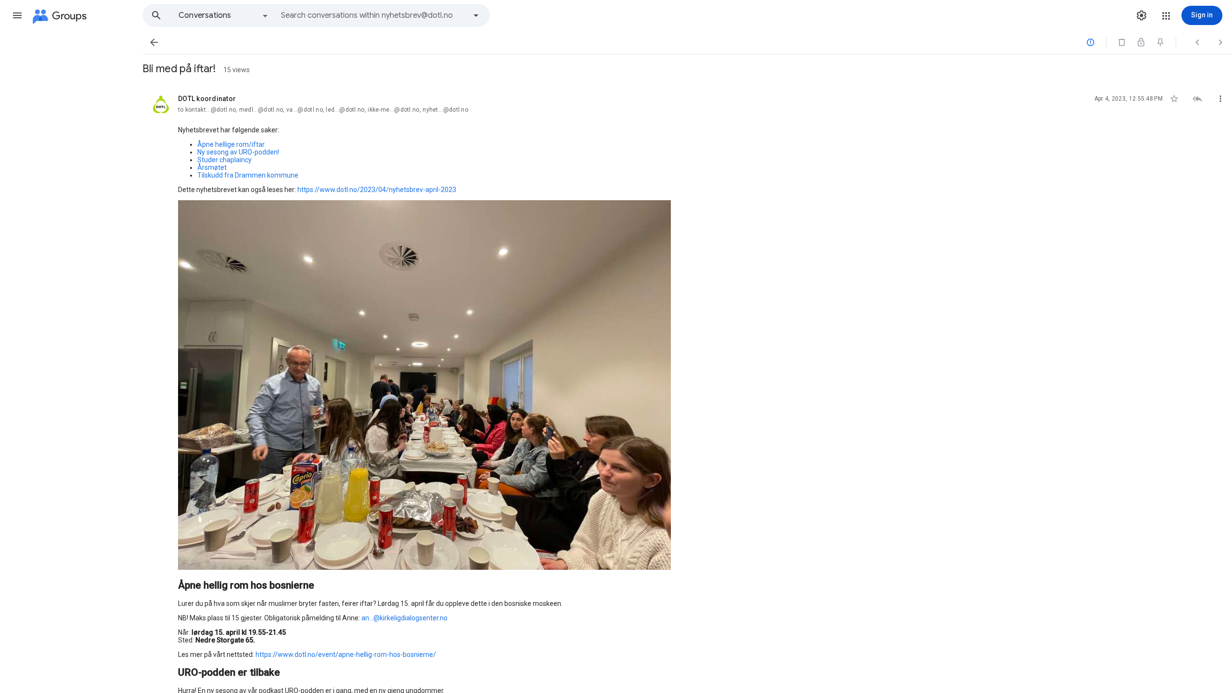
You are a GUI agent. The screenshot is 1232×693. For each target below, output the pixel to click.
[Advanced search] (475, 15)
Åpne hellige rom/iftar (231, 144)
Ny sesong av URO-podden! (238, 152)
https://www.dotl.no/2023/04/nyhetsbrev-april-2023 (376, 189)
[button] (17, 15)
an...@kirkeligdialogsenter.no (404, 618)
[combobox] (373, 15)
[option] (224, 15)
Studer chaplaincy (224, 160)
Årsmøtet (212, 167)
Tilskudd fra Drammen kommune (247, 175)
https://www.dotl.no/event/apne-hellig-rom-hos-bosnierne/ (346, 654)
